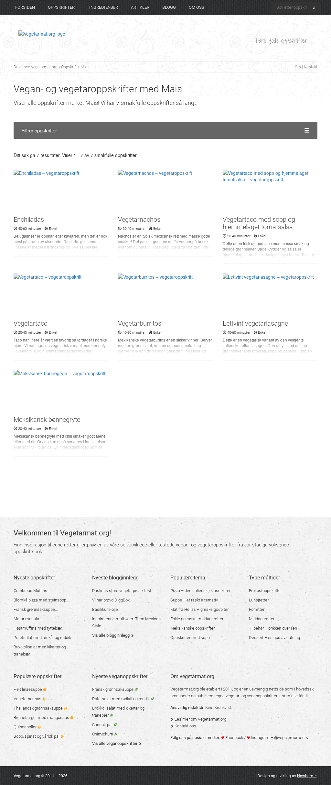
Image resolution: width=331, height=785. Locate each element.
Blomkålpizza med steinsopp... (41, 600)
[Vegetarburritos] (165, 296)
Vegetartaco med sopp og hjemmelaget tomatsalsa (259, 223)
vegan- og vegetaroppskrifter (206, 545)
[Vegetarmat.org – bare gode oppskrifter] (41, 33)
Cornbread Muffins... (32, 590)
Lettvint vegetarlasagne (255, 323)
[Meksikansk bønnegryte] (61, 392)
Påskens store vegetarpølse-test (121, 590)
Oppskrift (69, 67)
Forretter (256, 609)
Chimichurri (103, 734)
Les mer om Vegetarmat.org (200, 719)
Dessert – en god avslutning (274, 637)
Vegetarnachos (139, 219)
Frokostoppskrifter (265, 590)
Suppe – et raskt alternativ (194, 600)
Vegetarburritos (139, 323)
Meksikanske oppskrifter (192, 628)
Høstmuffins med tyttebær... (39, 628)
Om (298, 67)
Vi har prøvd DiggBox (111, 600)
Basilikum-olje (105, 609)
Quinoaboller (25, 726)
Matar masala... (28, 618)
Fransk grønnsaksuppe (113, 689)
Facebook (233, 737)
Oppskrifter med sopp (190, 637)
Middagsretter (261, 618)
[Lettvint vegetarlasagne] (270, 296)
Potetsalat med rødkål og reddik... (44, 637)
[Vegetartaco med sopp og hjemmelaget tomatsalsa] (270, 192)
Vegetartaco (31, 323)
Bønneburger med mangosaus (42, 717)
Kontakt (310, 67)
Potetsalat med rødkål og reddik (121, 698)
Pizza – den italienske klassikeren (200, 590)
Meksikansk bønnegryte (47, 419)
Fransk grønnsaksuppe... (36, 609)
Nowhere (306, 775)
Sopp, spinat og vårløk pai (37, 736)
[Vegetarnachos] (165, 192)
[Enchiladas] (61, 192)
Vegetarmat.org (44, 67)
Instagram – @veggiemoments (279, 737)
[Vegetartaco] (61, 296)
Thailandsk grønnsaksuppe (39, 708)
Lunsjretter (259, 600)
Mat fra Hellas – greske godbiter (199, 609)
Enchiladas (29, 219)
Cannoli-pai (102, 724)
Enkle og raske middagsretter (196, 618)
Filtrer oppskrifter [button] (39, 130)
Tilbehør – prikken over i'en (273, 628)
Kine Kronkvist (218, 707)
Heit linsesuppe (28, 689)
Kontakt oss (185, 725)
